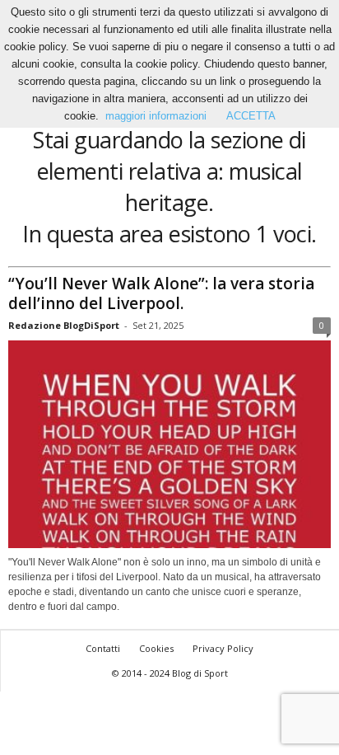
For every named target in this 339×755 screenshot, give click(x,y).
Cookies (156, 648)
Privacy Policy (223, 648)
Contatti (103, 648)
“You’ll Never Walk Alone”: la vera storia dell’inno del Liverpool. (161, 293)
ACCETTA (251, 116)
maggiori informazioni (156, 116)
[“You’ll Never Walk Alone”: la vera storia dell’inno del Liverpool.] (169, 444)
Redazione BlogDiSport (63, 325)
